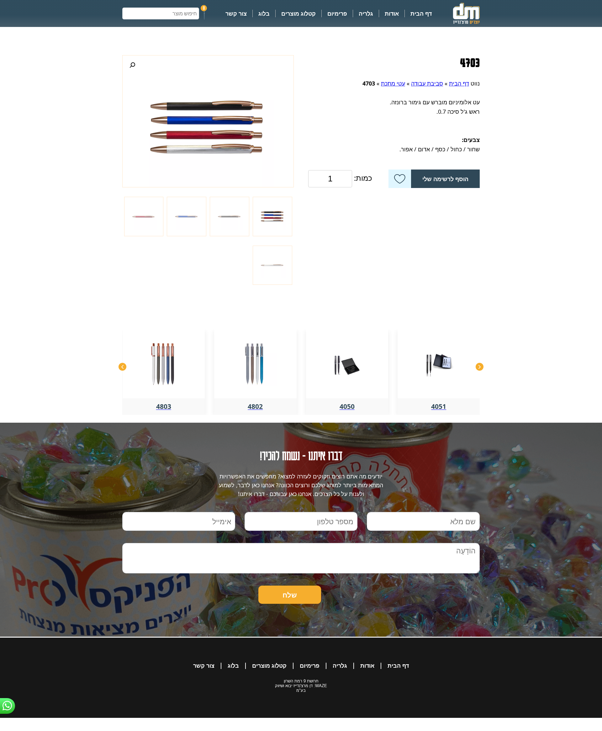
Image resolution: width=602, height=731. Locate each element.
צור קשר (236, 13)
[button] (132, 65)
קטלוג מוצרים (298, 13)
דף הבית (421, 13)
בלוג (264, 13)
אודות (392, 13)
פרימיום (337, 13)
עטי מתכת (393, 83)
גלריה (366, 13)
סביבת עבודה (427, 83)
